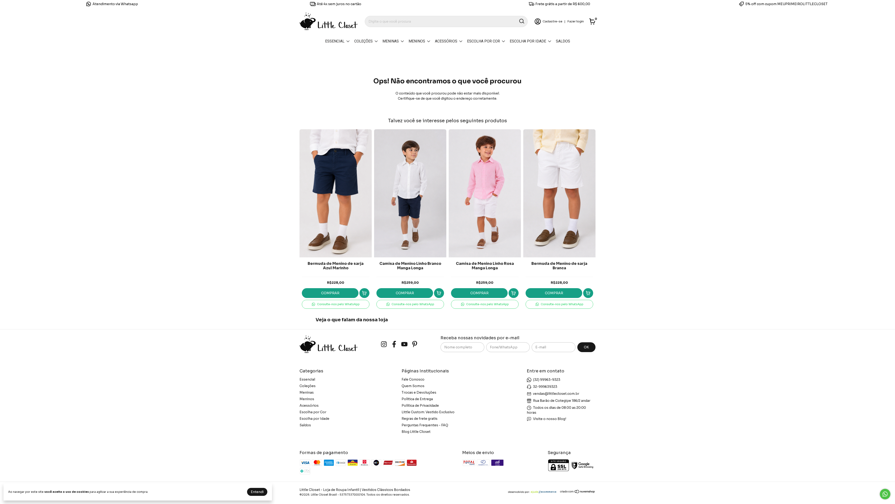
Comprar (330, 293)
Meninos (417, 41)
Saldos (563, 41)
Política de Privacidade (420, 405)
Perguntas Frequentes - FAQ (425, 425)
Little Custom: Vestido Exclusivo (428, 412)
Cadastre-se (552, 21)
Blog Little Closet (416, 432)
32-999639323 (545, 387)
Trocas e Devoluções (419, 392)
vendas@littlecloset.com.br (556, 394)
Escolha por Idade (528, 41)
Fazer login (575, 21)
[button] (335, 304)
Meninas (390, 41)
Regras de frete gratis (419, 418)
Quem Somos (413, 386)
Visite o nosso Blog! (549, 419)
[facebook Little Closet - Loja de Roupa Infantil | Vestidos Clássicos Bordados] (394, 344)
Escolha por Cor (483, 41)
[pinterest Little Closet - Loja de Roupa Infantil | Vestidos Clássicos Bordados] (415, 344)
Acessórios (446, 41)
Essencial (334, 41)
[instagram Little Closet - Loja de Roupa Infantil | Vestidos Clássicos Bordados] (384, 344)
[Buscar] (521, 21)
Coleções (363, 41)
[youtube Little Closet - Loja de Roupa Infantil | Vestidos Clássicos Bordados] (404, 344)
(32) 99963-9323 (546, 380)
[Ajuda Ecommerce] (534, 492)
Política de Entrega (417, 399)
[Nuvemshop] (578, 492)
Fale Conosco (413, 379)
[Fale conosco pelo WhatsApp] (885, 494)
